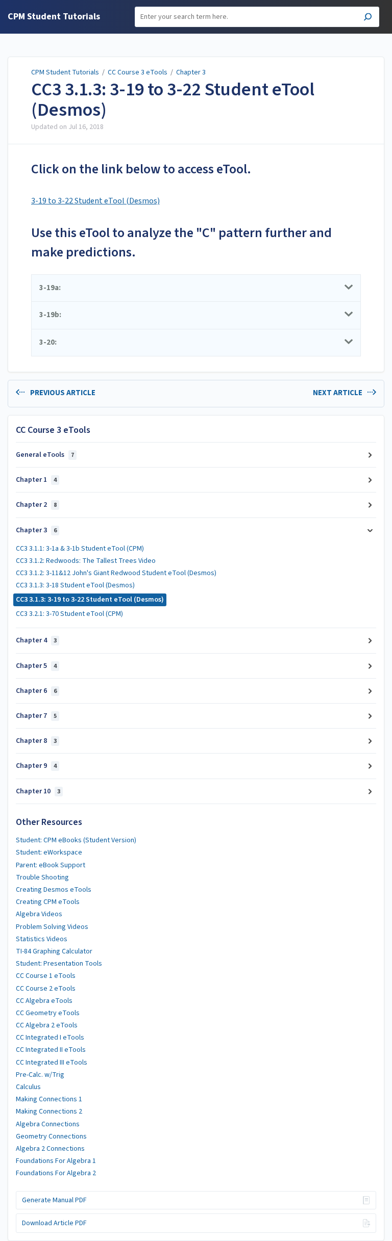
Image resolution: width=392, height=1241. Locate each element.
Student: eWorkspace (49, 852)
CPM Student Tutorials (65, 72)
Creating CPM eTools (48, 902)
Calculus (28, 1087)
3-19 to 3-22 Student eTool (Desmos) (95, 200)
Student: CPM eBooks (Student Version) (76, 840)
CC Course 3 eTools (137, 72)
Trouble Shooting (42, 877)
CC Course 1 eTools (46, 976)
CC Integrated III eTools (51, 1062)
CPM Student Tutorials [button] (54, 17)
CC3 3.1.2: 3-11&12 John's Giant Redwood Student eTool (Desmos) (116, 573)
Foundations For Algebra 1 (56, 1161)
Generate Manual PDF (54, 1200)
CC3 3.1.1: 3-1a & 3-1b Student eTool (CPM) (80, 549)
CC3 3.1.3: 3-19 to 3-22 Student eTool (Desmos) (172, 100)
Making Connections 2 (49, 1111)
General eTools (45, 455)
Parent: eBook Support (50, 865)
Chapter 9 (36, 766)
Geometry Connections (51, 1136)
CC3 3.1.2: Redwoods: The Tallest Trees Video (86, 561)
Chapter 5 (36, 666)
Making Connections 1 (49, 1099)
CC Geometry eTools (48, 1013)
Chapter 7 (36, 716)
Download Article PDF (54, 1223)
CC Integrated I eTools (50, 1037)
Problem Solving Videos (52, 927)
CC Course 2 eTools (46, 989)
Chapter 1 (36, 480)
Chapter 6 (36, 691)
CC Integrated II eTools (51, 1050)
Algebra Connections (48, 1124)
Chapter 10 (38, 791)
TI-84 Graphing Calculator (54, 951)
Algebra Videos (39, 914)
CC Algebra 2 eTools (47, 1025)
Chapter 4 (36, 640)
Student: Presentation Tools (59, 964)
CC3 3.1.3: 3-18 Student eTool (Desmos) (75, 585)
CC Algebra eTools (44, 1001)
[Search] (368, 18)
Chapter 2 (36, 505)
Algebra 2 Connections (50, 1149)
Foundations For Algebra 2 (56, 1173)
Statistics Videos (41, 939)
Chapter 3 (191, 72)
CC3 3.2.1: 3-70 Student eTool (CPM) (69, 614)
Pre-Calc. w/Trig (40, 1075)
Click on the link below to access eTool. (141, 169)
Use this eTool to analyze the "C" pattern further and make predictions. (181, 242)
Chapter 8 (36, 741)
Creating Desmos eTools (53, 890)
